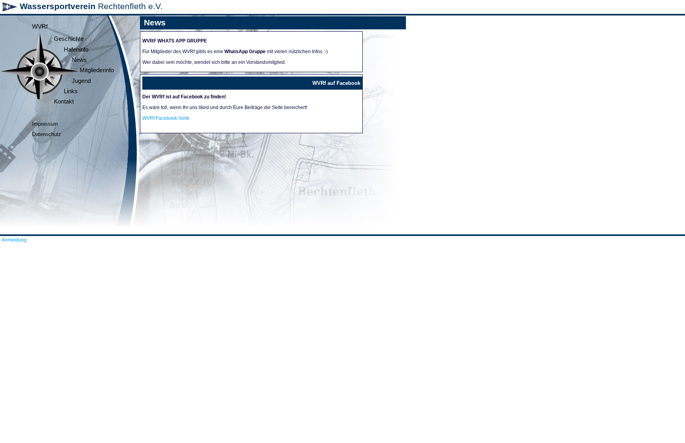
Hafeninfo (76, 49)
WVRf (40, 26)
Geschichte (69, 39)
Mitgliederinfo (97, 70)
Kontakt (64, 101)
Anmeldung (14, 240)
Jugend (81, 81)
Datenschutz (46, 134)
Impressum (45, 124)
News (79, 60)
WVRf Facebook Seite (165, 118)
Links (71, 91)
